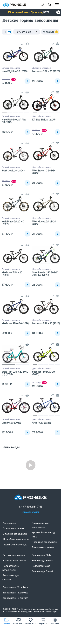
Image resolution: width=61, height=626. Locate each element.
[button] (30, 12)
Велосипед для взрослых (10, 577)
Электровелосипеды (43, 547)
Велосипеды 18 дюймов (15, 592)
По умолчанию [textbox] (23, 32)
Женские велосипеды (14, 560)
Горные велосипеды (13, 528)
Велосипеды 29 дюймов (15, 587)
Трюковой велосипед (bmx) (43, 534)
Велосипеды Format (42, 571)
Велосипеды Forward (43, 560)
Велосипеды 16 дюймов (15, 598)
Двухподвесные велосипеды (40, 525)
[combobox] (26, 32)
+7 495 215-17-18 (32, 506)
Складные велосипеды (14, 534)
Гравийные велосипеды (14, 544)
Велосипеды (9, 523)
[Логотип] (14, 4)
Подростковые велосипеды (10, 568)
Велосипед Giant (41, 566)
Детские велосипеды (13, 555)
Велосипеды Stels (41, 555)
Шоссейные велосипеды (15, 539)
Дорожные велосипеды (44, 542)
